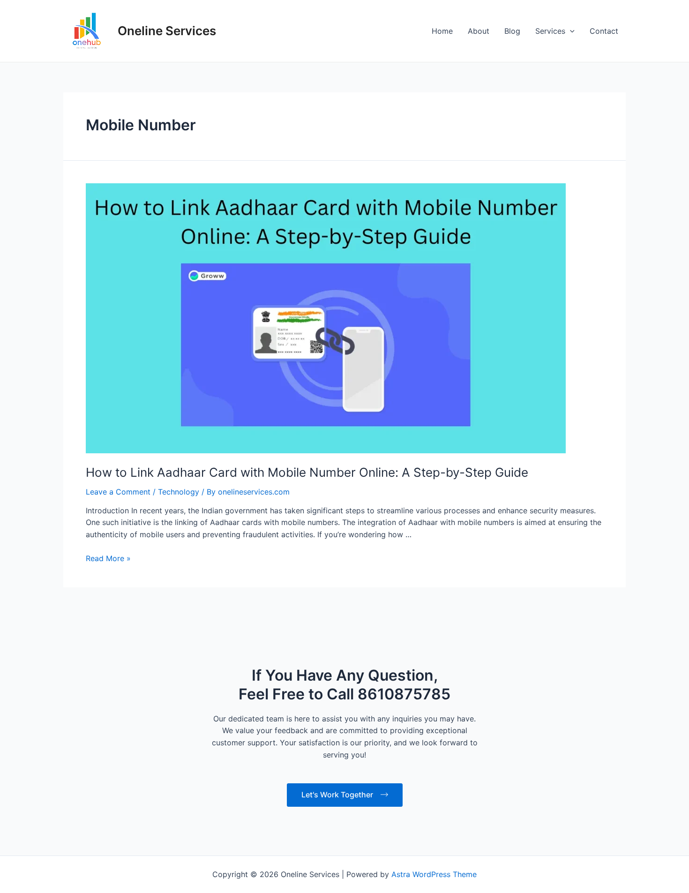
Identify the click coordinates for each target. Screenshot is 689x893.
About (478, 31)
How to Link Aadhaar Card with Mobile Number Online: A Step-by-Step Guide (307, 613)
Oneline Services (167, 30)
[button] (638, 872)
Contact (604, 31)
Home (442, 31)
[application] (570, 31)
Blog (512, 31)
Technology (178, 632)
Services (550, 31)
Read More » (108, 699)
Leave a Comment (118, 632)
